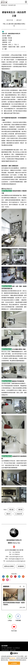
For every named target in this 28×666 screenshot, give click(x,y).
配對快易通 (9, 648)
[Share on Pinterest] (15, 576)
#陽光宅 (8, 514)
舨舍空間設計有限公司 (14, 33)
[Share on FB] (3, 576)
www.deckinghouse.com (16, 556)
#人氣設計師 (18, 514)
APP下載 (3, 648)
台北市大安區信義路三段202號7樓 (14, 550)
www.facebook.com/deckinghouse (15, 561)
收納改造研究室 (5, 650)
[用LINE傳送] (7, 576)
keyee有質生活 (16, 648)
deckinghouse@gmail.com (16, 559)
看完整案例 (21, 566)
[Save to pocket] (11, 576)
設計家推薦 (4, 646)
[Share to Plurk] (23, 576)
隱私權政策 (12, 658)
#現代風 (11, 509)
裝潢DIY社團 (12, 650)
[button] (20, 586)
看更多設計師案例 (9, 566)
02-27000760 (16, 552)
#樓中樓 (20, 509)
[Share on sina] (3, 580)
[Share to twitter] (19, 576)
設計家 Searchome (4, 2)
